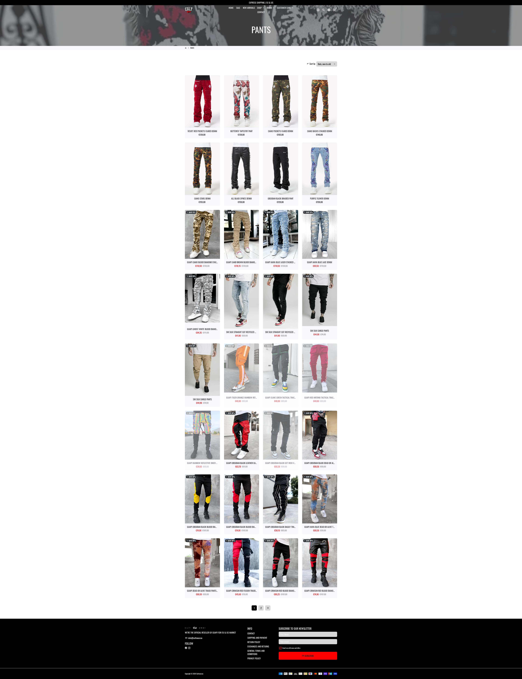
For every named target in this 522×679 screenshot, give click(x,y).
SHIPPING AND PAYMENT (257, 637)
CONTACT (261, 12)
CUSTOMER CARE (285, 7)
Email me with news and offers (291, 648)
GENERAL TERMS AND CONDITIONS (256, 652)
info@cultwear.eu (193, 638)
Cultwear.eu (199, 673)
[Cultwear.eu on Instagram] (189, 647)
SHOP (260, 7)
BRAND (271, 7)
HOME (231, 7)
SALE (238, 7)
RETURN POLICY (253, 642)
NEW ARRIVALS (249, 7)
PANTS (192, 48)
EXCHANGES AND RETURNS (258, 646)
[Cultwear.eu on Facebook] (186, 647)
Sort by (311, 63)
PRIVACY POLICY (254, 658)
